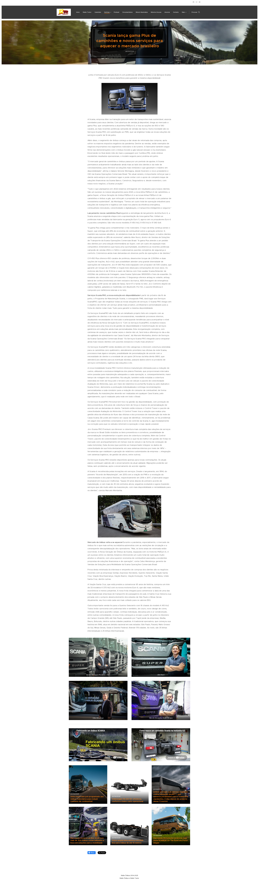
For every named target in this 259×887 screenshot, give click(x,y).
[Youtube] (199, 2)
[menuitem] (78, 12)
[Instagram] (196, 2)
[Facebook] (193, 2)
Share (93, 852)
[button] (195, 12)
